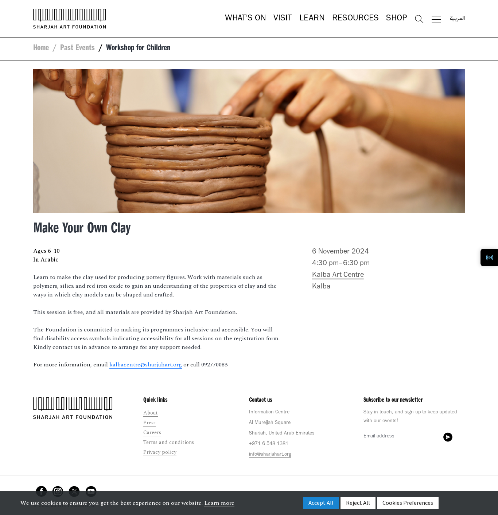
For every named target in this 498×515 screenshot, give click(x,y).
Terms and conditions (168, 442)
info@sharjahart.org (270, 454)
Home (41, 48)
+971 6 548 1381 (268, 444)
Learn (312, 19)
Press (149, 422)
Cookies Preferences (407, 503)
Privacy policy (159, 452)
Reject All (358, 503)
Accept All (321, 503)
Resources (355, 19)
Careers (152, 432)
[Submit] (448, 437)
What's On (245, 19)
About (150, 413)
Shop (396, 19)
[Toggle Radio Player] (489, 257)
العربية (457, 19)
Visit (282, 19)
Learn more (219, 503)
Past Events (77, 48)
